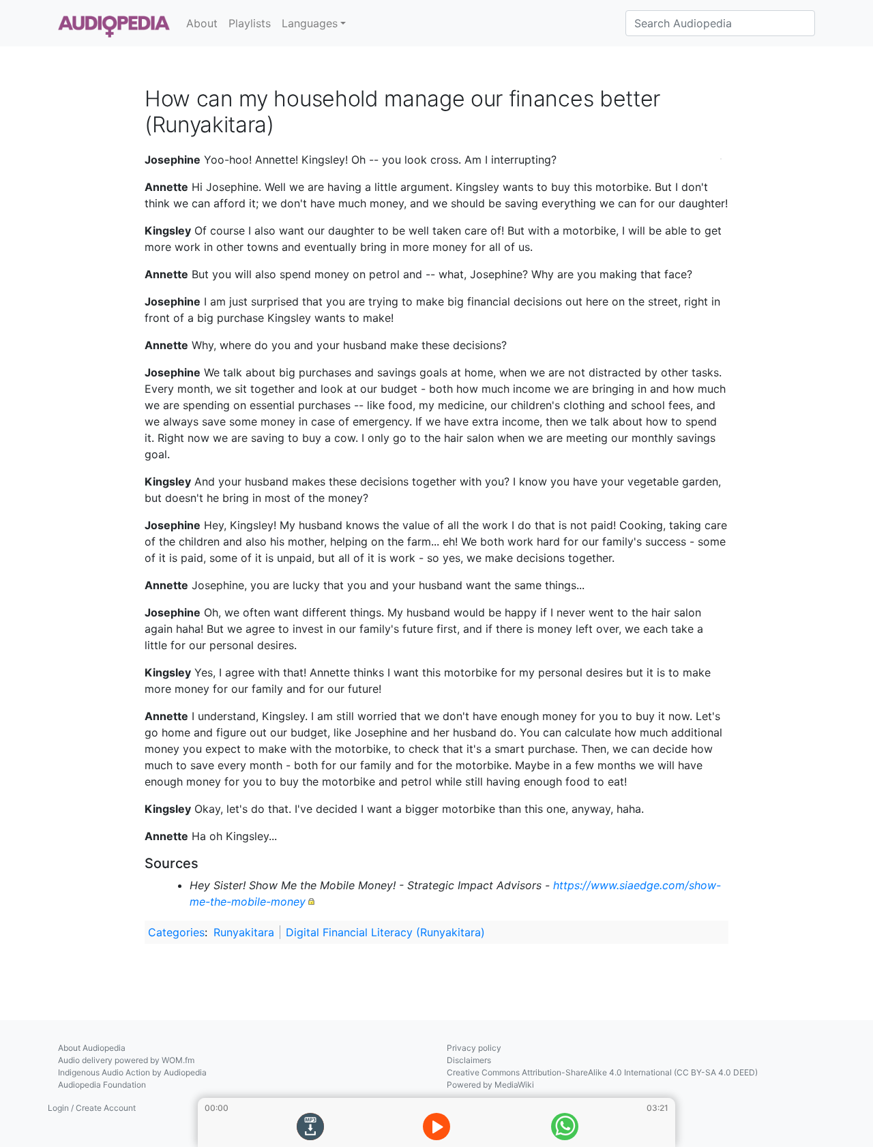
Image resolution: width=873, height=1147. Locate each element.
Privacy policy (474, 1048)
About (202, 23)
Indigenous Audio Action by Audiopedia (132, 1072)
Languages (310, 23)
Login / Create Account (92, 1108)
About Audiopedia (91, 1048)
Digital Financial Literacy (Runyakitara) (385, 932)
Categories (176, 932)
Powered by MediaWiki (490, 1084)
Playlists (249, 23)
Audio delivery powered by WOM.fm (126, 1060)
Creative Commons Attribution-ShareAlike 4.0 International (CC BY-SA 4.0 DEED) (602, 1072)
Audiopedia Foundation (102, 1084)
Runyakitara (243, 932)
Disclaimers (469, 1060)
